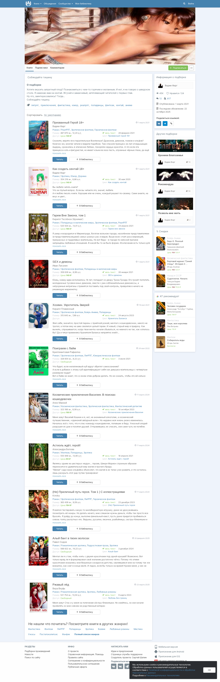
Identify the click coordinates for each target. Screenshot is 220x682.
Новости (29, 654)
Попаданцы (105, 312)
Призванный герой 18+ (119, 136)
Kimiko (56, 495)
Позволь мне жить (169, 213)
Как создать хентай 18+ (68, 168)
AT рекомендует (169, 296)
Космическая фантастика (74, 406)
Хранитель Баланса (117, 318)
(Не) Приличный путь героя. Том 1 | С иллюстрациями (89, 491)
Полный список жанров (86, 634)
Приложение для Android (171, 651)
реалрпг (84, 105)
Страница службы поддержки (126, 654)
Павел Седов (60, 542)
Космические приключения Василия (125, 412)
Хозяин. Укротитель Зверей (71, 305)
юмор (75, 105)
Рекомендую (165, 184)
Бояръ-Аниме (91, 312)
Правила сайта (75, 657)
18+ (156, 660)
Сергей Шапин (139, 657)
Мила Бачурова (174, 312)
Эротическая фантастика (101, 406)
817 (169, 98)
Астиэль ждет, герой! (118, 459)
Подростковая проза (97, 545)
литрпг (35, 105)
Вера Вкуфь (59, 588)
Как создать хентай (117, 182)
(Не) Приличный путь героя (121, 505)
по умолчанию (52, 114)
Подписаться (179, 68)
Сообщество (65, 4)
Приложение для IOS (169, 656)
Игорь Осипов (173, 267)
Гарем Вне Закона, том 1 (69, 215)
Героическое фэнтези (105, 129)
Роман (56, 129)
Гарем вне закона (116, 228)
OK (209, 670)
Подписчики (41, 67)
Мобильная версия (168, 647)
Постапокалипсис (49, 634)
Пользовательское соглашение (84, 663)
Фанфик (66, 634)
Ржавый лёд (61, 584)
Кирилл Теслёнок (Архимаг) (68, 219)
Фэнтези (65, 452)
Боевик (101, 629)
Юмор (74, 176)
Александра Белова (63, 449)
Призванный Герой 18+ (68, 122)
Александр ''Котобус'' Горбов (180, 309)
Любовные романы (106, 591)
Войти (191, 4)
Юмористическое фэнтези (106, 355)
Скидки (163, 231)
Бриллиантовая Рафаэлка (66, 352)
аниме (128, 105)
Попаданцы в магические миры (77, 222)
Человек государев (176, 306)
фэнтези (109, 105)
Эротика (65, 176)
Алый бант (113, 551)
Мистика (138, 629)
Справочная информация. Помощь (86, 654)
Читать (59, 159)
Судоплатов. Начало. (177, 278)
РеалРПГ (65, 129)
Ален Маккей (60, 402)
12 (160, 98)
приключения (48, 105)
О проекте (73, 651)
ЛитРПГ (88, 355)
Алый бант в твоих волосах (71, 538)
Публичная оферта (77, 667)
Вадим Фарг (59, 126)
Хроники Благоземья (170, 155)
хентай (119, 105)
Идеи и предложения (122, 651)
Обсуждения (50, 4)
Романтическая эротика (73, 545)
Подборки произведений (37, 651)
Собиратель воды (176, 340)
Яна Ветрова (172, 326)
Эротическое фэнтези (82, 129)
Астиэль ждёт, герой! (67, 445)
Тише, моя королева (177, 323)
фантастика (64, 105)
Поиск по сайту (32, 657)
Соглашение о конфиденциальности (86, 660)
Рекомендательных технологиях (163, 675)
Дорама (82, 176)
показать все (59, 153)
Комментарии (57, 67)
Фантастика (34, 629)
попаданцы (97, 105)
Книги (37, 4)
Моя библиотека (83, 4)
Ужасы (31, 634)
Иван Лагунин (60, 265)
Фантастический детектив (128, 406)
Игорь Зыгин (173, 343)
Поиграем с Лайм (64, 348)
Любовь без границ (117, 598)
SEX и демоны (62, 261)
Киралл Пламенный (63, 308)
